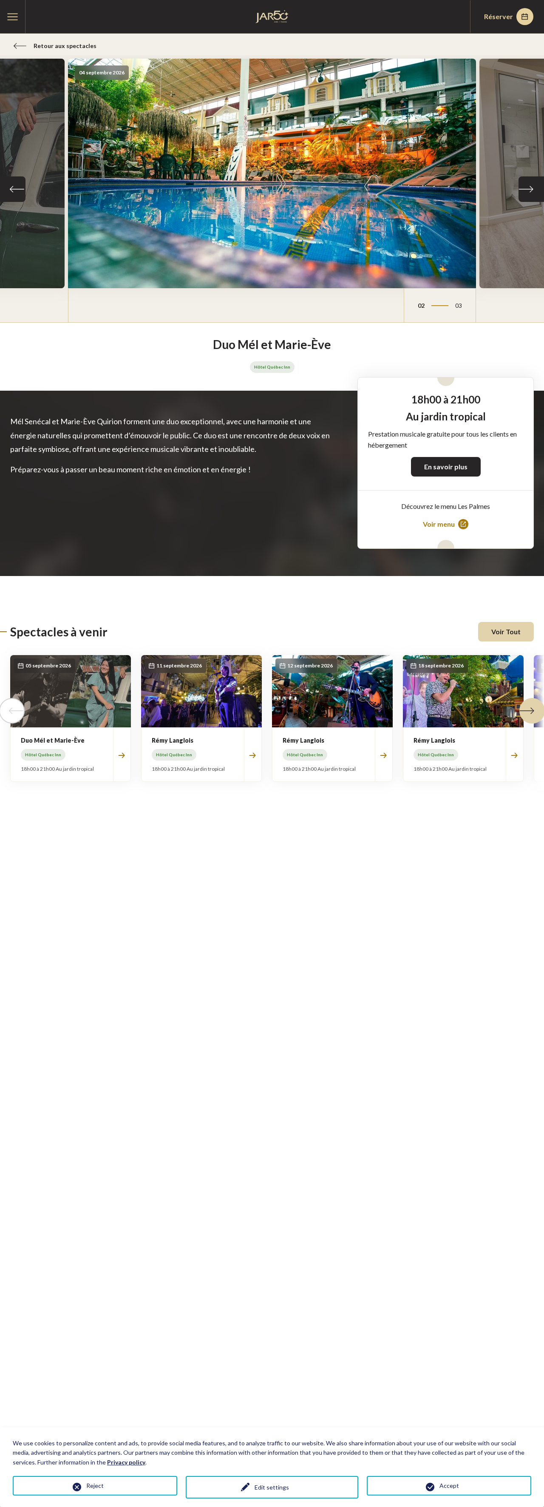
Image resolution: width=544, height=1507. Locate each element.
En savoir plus (446, 467)
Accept (449, 1485)
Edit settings (272, 1487)
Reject (95, 1485)
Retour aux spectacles (65, 45)
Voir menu (439, 525)
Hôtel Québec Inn (272, 366)
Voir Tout (506, 631)
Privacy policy (126, 1462)
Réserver (498, 16)
